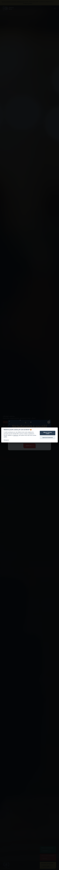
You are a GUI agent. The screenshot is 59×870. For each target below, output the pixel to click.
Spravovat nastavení (47, 437)
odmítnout (15, 435)
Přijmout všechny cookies (47, 433)
